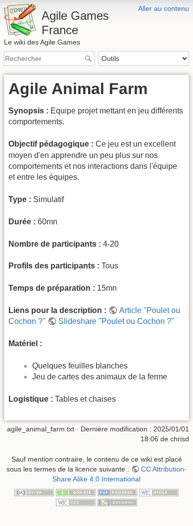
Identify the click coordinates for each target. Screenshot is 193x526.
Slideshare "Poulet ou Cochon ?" (116, 321)
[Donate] (76, 492)
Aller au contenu (163, 8)
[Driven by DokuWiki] (117, 502)
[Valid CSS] (76, 502)
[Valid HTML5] (159, 492)
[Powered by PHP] (117, 492)
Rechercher (89, 58)
